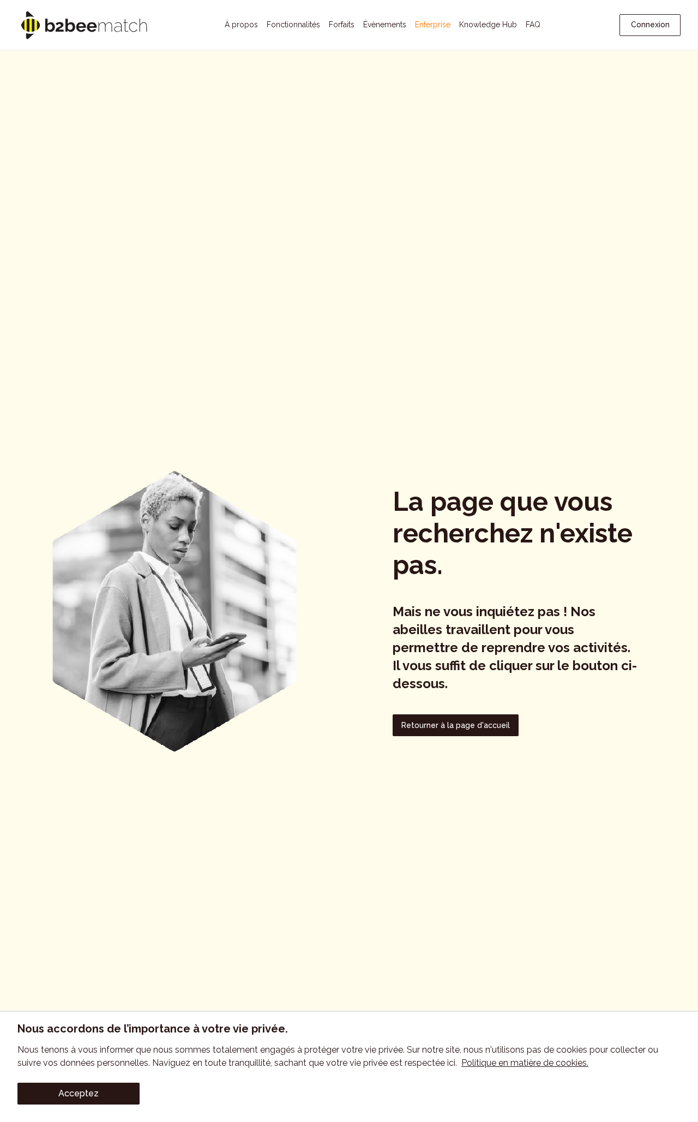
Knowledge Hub (488, 24)
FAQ (533, 24)
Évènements (384, 24)
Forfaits (341, 24)
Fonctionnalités (293, 24)
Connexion (650, 24)
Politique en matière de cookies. (524, 1063)
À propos (241, 24)
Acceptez (78, 1093)
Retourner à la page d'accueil (455, 725)
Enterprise (432, 24)
